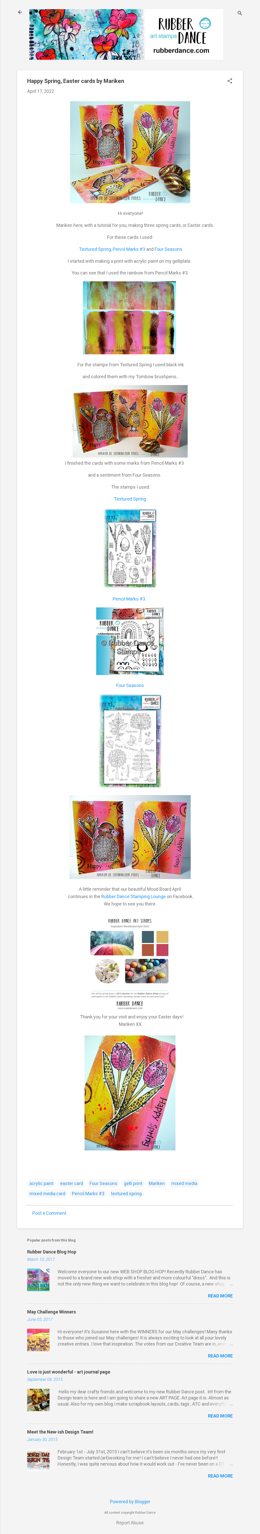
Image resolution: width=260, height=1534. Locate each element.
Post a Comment (49, 1213)
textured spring (126, 1193)
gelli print (133, 1183)
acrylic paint (41, 1183)
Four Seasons (168, 249)
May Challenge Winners (51, 1311)
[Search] (240, 14)
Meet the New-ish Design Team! (60, 1432)
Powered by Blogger (130, 1501)
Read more (220, 1295)
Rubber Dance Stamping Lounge (133, 896)
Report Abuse (130, 1522)
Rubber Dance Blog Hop (51, 1251)
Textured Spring (94, 249)
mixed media (184, 1183)
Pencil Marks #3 (129, 249)
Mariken (157, 1183)
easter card (71, 1183)
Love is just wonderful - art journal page (68, 1372)
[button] (230, 81)
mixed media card (47, 1193)
